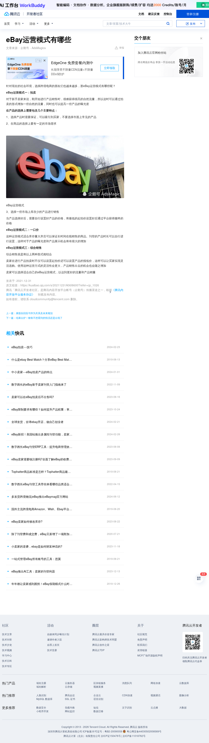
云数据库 (184, 683)
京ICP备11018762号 (134, 735)
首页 (7, 23)
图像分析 (184, 695)
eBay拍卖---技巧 (21, 347)
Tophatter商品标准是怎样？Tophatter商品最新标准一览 (42, 472)
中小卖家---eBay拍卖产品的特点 (31, 372)
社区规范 (142, 634)
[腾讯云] (12, 14)
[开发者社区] (34, 14)
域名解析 (41, 686)
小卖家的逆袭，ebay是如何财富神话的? (36, 546)
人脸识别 (41, 695)
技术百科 (7, 660)
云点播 (154, 707)
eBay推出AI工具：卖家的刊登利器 (33, 571)
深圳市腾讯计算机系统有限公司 (65, 731)
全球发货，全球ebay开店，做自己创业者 (37, 422)
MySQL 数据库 (44, 699)
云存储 (68, 686)
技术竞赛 (52, 650)
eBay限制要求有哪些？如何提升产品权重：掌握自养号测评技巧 (42, 409)
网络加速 (155, 683)
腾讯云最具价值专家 (103, 634)
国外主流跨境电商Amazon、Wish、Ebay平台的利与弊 (42, 509)
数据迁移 (98, 711)
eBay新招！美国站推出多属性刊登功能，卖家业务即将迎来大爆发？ (42, 434)
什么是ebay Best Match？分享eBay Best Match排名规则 (42, 359)
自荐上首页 (53, 644)
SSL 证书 (70, 699)
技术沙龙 (7, 644)
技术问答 (7, 639)
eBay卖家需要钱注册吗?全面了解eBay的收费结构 (42, 459)
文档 (141, 14)
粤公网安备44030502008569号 (144, 731)
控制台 (168, 14)
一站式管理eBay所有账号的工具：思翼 (36, 559)
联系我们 (142, 644)
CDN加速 (127, 695)
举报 (121, 47)
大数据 (183, 707)
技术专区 (7, 666)
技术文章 (7, 634)
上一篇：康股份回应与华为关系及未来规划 (29, 313)
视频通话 (155, 695)
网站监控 (70, 711)
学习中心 (7, 655)
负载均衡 (70, 707)
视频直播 (98, 686)
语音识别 (98, 699)
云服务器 (70, 683)
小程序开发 (42, 711)
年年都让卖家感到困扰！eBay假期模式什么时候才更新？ (42, 584)
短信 (95, 707)
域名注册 (41, 683)
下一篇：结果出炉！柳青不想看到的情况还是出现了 (34, 317)
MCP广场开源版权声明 (149, 655)
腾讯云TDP (98, 650)
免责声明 (142, 639)
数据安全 (41, 707)
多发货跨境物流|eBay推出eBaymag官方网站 (39, 496)
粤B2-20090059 (113, 731)
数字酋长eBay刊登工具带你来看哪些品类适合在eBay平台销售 (42, 484)
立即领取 (109, 68)
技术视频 (7, 650)
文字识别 (127, 707)
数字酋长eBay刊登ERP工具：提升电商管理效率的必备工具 (42, 447)
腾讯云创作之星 (100, 644)
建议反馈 (154, 14)
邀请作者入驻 (54, 639)
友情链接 (142, 650)
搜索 (168, 23)
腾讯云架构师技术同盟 (104, 639)
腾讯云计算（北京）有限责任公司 (81, 735)
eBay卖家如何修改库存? (26, 521)
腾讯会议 (70, 695)
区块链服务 (99, 683)
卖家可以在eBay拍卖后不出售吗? (32, 397)
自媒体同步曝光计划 (58, 634)
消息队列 (127, 683)
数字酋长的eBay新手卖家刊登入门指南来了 (39, 384)
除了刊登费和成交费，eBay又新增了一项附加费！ (42, 534)
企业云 (97, 695)
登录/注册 (193, 14)
